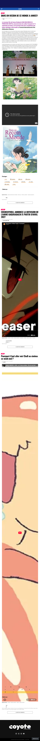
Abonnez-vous (35, 738)
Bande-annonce (13, 702)
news (18, 702)
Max (6, 197)
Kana (34, 34)
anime (9, 702)
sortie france (22, 702)
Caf (3, 362)
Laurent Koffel (5, 220)
